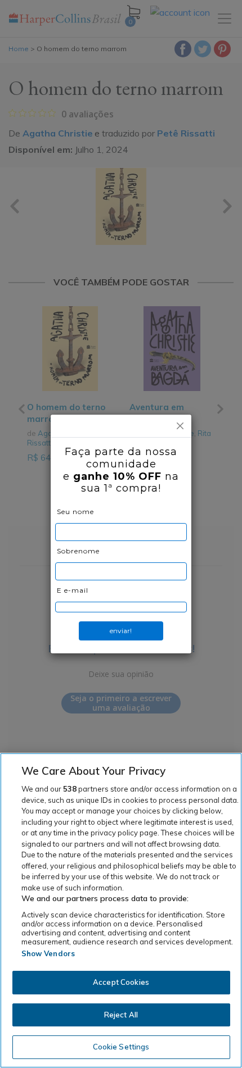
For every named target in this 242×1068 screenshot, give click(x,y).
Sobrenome (78, 551)
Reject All (121, 1014)
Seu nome (75, 511)
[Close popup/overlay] (180, 426)
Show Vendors (48, 953)
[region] (121, 910)
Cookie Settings (121, 1046)
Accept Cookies (121, 982)
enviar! (121, 630)
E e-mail (72, 590)
